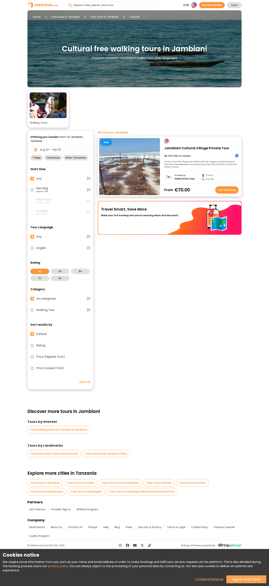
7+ (40, 278)
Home (37, 17)
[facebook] (127, 545)
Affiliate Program (87, 509)
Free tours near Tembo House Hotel (54, 453)
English (63, 248)
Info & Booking (227, 189)
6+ (60, 278)
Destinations (37, 527)
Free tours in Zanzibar (45, 483)
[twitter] (142, 545)
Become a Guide (212, 5)
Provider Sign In (61, 509)
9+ (60, 271)
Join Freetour (37, 509)
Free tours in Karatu (192, 483)
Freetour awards (224, 527)
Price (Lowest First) (50, 368)
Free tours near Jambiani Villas (106, 453)
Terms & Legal (176, 527)
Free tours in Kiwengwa (86, 491)
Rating (40, 345)
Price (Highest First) (50, 357)
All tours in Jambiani (113, 133)
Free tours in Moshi (159, 483)
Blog (117, 527)
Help (106, 527)
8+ (80, 271)
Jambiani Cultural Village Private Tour (196, 148)
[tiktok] (149, 545)
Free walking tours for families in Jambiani (59, 429)
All (39, 271)
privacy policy (58, 566)
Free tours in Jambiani (104, 17)
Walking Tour (63, 310)
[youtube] (135, 545)
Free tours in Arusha (81, 483)
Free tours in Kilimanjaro (47, 491)
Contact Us (75, 527)
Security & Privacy (149, 527)
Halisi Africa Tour (185, 178)
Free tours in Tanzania (65, 17)
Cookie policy (199, 527)
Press (129, 527)
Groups (92, 527)
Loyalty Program (39, 536)
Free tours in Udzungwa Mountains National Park (142, 491)
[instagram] (120, 545)
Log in (234, 5)
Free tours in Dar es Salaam (120, 483)
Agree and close (246, 579)
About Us (56, 527)
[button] (48, 109)
